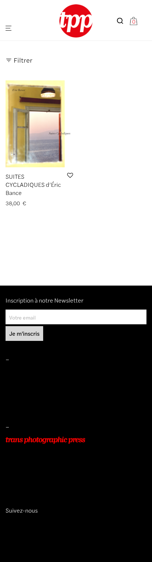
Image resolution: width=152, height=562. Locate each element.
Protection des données (33, 404)
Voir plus (57, 203)
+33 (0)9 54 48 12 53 (31, 471)
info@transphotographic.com (39, 481)
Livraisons (17, 393)
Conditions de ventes (30, 383)
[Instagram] (8, 523)
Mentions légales (25, 373)
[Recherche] (122, 21)
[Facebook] (19, 523)
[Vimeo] (14, 523)
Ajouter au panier (23, 203)
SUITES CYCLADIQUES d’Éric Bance (33, 184)
